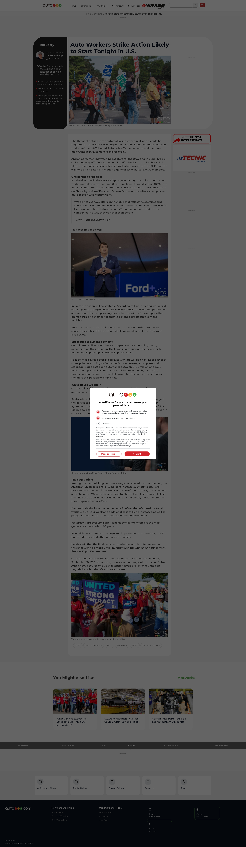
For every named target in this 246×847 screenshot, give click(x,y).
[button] (123, 423)
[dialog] (123, 423)
